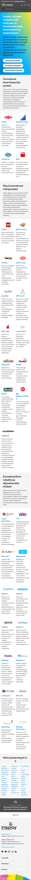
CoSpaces (6, 696)
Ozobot (5, 627)
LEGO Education (6, 520)
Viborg (23, 791)
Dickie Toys (21, 263)
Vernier (23, 789)
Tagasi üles (15, 815)
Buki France (21, 229)
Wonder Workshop (20, 728)
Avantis (4, 766)
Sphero (5, 594)
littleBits (5, 660)
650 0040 (20, 836)
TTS (17, 519)
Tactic (4, 122)
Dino (18, 159)
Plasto (13, 791)
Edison (4, 780)
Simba (18, 364)
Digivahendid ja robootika (13, 70)
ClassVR (5, 556)
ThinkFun (6, 159)
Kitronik (19, 696)
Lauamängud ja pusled (12, 60)
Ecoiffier (5, 296)
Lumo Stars (21, 331)
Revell (4, 394)
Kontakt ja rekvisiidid (8, 847)
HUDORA (5, 436)
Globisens (20, 660)
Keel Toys (5, 331)
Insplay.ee (14, 766)
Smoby (4, 263)
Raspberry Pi (15, 793)
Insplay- (4, 795)
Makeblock (21, 556)
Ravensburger (22, 122)
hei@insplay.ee (6, 834)
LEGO (4, 229)
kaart (17, 842)
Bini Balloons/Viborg (22, 396)
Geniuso (19, 627)
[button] (25, 5)
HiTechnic (4, 789)
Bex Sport (5, 768)
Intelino (19, 594)
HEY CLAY (20, 296)
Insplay (4, 793)
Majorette (6, 364)
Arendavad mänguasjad (13, 65)
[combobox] (15, 9)
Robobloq (6, 727)
